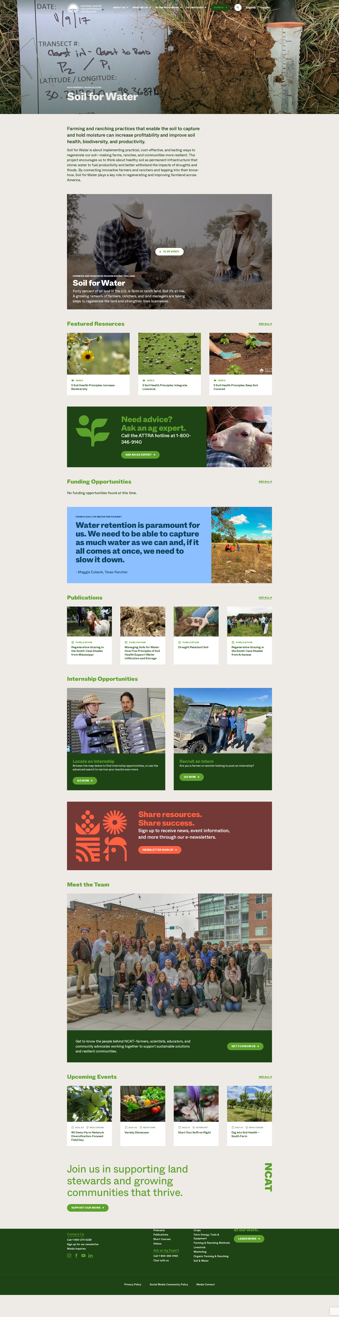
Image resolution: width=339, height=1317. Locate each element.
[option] (265, 8)
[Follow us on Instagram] (69, 1256)
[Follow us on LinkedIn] (90, 1256)
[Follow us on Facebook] (76, 1256)
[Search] (238, 7)
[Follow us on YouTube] (83, 1256)
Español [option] (265, 7)
